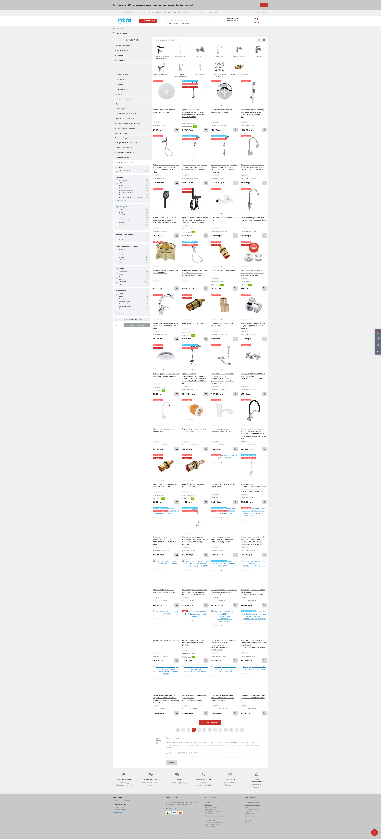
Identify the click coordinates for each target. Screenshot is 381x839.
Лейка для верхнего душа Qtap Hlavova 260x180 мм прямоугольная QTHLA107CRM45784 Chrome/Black (223, 645)
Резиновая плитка (122, 157)
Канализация (120, 60)
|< (177, 730)
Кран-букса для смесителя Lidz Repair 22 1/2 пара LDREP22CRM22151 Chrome (253, 376)
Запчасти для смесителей (125, 118)
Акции (247, 822)
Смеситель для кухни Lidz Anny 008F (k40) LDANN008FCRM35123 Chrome (166, 325)
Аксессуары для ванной (124, 148)
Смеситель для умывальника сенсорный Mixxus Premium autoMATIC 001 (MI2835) (222, 539)
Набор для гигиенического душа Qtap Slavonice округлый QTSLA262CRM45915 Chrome (195, 273)
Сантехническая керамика (125, 128)
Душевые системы (122, 74)
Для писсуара (121, 109)
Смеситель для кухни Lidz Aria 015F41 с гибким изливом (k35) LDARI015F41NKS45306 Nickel (252, 167)
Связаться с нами (250, 816)
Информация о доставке (123, 13)
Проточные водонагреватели (126, 104)
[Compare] (177, 88)
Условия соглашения (172, 13)
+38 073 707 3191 (233, 21)
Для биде (119, 94)
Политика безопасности (152, 13)
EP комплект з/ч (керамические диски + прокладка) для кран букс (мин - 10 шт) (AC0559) (253, 273)
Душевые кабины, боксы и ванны (127, 123)
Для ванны (120, 79)
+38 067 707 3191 (233, 19)
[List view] (259, 40)
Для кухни (119, 84)
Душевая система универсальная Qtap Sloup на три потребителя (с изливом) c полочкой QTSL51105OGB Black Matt (194, 378)
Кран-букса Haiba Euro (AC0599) (224, 270)
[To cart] (176, 130)
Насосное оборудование (124, 138)
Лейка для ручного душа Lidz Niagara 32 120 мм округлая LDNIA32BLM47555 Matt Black (164, 220)
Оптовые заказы (250, 813)
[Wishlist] (177, 85)
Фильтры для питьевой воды (126, 143)
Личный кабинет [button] (262, 13)
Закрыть (264, 5)
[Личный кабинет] (378, 351)
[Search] (167, 20)
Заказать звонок (232, 23)
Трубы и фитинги (121, 50)
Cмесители (119, 65)
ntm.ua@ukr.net (170, 808)
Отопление (119, 55)
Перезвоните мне (118, 812)
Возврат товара (249, 818)
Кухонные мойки (121, 133)
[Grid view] (264, 40)
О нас (138, 13)
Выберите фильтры (137, 325)
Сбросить (118, 325)
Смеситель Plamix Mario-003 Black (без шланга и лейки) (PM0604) (193, 642)
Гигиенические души (123, 99)
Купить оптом (215, 13)
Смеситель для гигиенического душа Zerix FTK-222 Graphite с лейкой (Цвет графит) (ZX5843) (194, 592)
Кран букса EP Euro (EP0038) (193, 323)
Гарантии (186, 13)
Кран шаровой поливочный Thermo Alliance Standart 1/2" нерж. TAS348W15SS (222, 697)
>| (242, 730)
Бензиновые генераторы (124, 152)
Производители (250, 820)
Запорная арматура (122, 45)
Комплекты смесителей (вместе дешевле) (130, 70)
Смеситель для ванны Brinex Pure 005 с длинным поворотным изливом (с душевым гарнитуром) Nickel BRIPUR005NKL (222, 378)
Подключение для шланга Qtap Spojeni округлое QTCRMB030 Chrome (253, 325)
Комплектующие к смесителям (127, 113)
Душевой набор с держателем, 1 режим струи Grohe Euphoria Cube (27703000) (224, 592)
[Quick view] (177, 81)
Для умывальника (122, 89)
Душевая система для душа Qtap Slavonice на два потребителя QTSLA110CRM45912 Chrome (195, 167)
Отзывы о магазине (199, 13)
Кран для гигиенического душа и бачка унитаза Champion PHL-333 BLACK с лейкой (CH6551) (195, 220)
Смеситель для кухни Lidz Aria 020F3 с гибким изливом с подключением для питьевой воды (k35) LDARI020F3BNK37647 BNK (254, 433)
